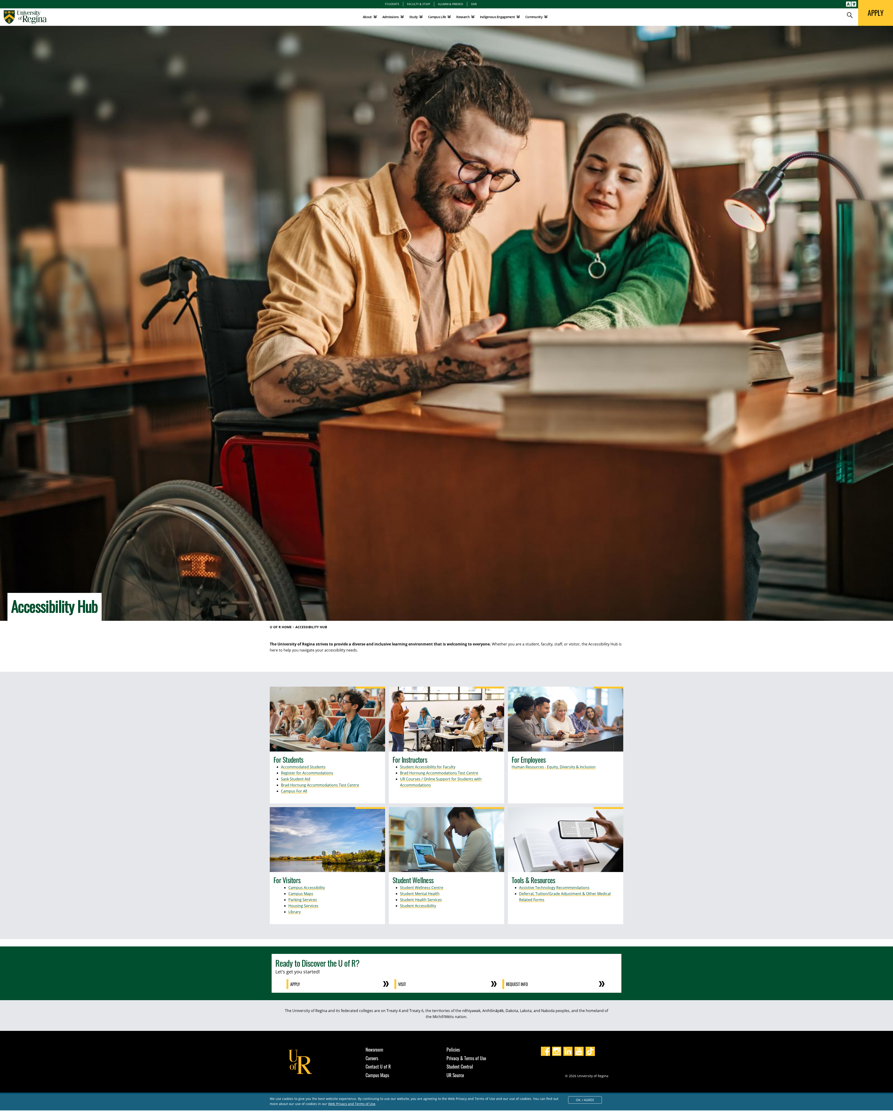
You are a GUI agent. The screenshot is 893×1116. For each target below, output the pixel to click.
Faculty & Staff (418, 4)
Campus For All (294, 791)
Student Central (459, 1066)
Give (474, 4)
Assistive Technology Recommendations (554, 887)
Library (294, 911)
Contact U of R (378, 1066)
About (367, 17)
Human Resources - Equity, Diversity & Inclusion (554, 766)
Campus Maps (300, 893)
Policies (453, 1049)
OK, (585, 1100)
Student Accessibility (418, 905)
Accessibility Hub (311, 627)
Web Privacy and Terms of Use (351, 1104)
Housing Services (303, 905)
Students (392, 4)
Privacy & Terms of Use (466, 1058)
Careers (372, 1058)
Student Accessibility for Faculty (427, 766)
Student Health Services (421, 899)
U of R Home (281, 627)
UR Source (455, 1075)
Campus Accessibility (306, 887)
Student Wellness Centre (421, 887)
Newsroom (374, 1049)
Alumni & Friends (450, 4)
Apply (295, 984)
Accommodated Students (303, 766)
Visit (402, 984)
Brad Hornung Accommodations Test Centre (320, 785)
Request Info (517, 984)
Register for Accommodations (307, 772)
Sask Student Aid (295, 779)
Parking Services (302, 899)
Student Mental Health (420, 893)
